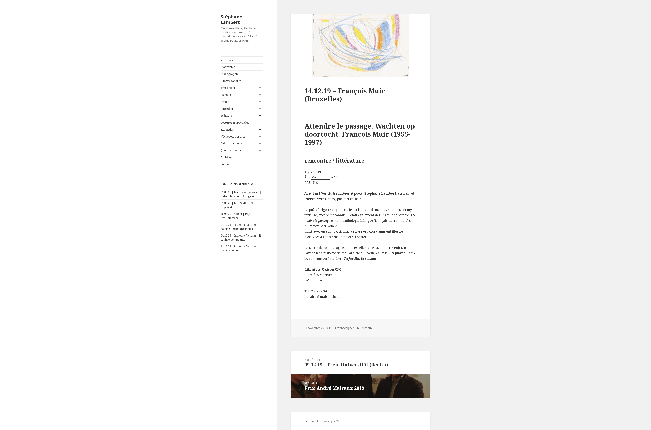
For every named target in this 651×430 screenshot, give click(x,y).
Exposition (227, 129)
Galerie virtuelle (231, 143)
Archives (226, 157)
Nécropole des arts (233, 136)
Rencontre (366, 328)
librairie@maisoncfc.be (322, 296)
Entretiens (227, 109)
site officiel (228, 60)
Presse (225, 102)
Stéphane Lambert (231, 19)
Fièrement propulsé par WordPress (327, 421)
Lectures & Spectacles (235, 122)
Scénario (226, 116)
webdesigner (345, 328)
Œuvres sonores (231, 81)
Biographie (228, 67)
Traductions (228, 88)
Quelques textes (231, 150)
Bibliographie (230, 74)
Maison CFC (320, 177)
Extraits (226, 95)
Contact (225, 164)
